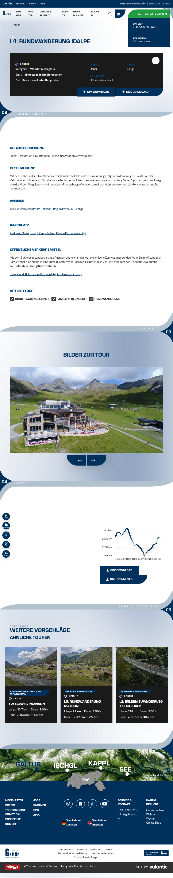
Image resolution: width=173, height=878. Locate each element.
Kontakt (11, 824)
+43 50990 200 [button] (128, 810)
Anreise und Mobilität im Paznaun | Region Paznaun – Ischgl (46, 209)
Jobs (36, 800)
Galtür (7, 3)
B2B (36, 810)
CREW (166, 3)
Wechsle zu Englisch (99, 823)
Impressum (66, 849)
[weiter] (96, 460)
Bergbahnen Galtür (133, 3)
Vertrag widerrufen (103, 853)
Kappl (32, 3)
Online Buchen (155, 810)
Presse (10, 805)
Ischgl (20, 3)
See (43, 3)
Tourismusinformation (15, 812)
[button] (110, 13)
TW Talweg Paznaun (27, 704)
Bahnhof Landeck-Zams (156, 775)
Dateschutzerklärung (89, 849)
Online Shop (153, 822)
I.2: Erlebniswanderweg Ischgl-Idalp (141, 703)
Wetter (150, 818)
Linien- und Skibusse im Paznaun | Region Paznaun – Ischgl (46, 274)
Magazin (154, 3)
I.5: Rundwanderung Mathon (82, 703)
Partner (39, 805)
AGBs (108, 849)
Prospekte (13, 819)
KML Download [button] (137, 91)
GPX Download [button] (98, 91)
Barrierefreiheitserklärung (73, 853)
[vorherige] (76, 460)
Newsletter (14, 800)
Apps (36, 815)
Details (15, 25)
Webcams (152, 814)
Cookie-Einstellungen (86, 857)
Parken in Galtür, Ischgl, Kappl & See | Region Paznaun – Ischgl (48, 233)
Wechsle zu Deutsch (73, 823)
